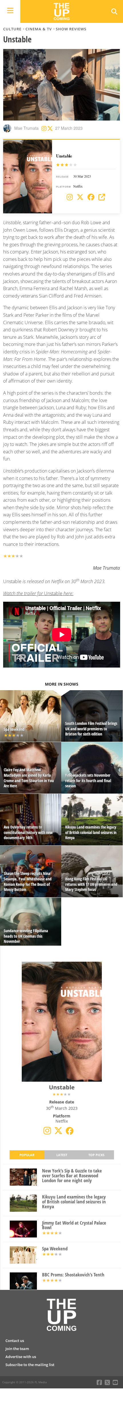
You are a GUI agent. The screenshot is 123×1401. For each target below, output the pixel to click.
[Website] (101, 197)
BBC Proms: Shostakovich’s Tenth (73, 1274)
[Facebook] (91, 197)
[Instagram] (70, 197)
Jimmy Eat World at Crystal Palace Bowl (74, 1225)
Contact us (14, 1340)
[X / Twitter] (80, 197)
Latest (61, 1155)
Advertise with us (20, 1356)
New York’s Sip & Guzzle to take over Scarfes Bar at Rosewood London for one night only (72, 1175)
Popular (26, 1155)
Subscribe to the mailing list (29, 1364)
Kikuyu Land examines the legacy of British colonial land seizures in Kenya (74, 1202)
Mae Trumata (26, 128)
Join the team (17, 1348)
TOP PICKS (96, 1155)
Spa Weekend (55, 1248)
